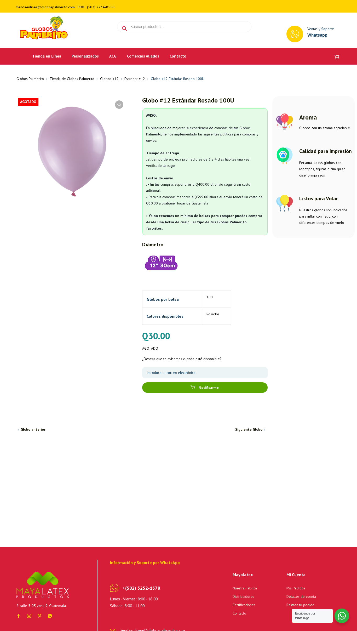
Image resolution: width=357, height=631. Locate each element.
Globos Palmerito (30, 78)
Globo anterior (33, 429)
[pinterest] (39, 615)
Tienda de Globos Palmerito (72, 78)
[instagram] (29, 615)
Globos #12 (109, 78)
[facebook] (18, 615)
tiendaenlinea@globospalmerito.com (45, 7)
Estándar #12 (134, 78)
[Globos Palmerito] (42, 28)
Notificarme (208, 387)
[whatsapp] (50, 615)
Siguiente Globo (248, 429)
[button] (119, 104)
